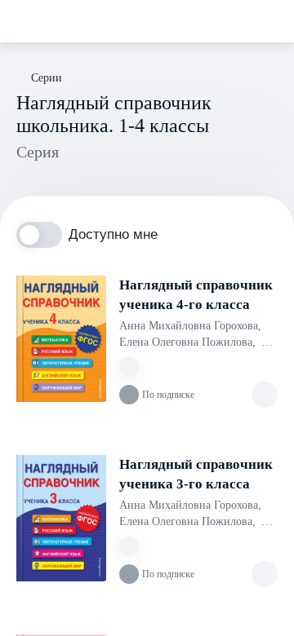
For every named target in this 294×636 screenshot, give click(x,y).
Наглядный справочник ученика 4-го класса (196, 294)
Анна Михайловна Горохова (190, 326)
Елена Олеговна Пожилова (187, 342)
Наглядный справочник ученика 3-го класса (196, 474)
